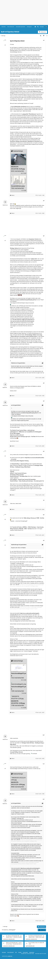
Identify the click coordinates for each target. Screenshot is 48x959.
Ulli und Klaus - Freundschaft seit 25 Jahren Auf (14, 944)
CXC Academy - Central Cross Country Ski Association (23, 479)
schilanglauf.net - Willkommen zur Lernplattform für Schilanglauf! (25, 431)
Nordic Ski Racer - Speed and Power (20, 463)
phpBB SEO (10, 956)
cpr (5, 45)
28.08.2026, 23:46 (31, 945)
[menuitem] (42, 27)
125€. (30, 944)
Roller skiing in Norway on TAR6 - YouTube (34, 518)
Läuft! (27, 945)
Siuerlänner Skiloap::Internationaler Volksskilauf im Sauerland (25, 141)
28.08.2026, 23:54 (11, 945)
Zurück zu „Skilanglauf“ (9, 929)
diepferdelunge (5, 387)
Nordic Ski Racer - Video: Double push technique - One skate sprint (26, 480)
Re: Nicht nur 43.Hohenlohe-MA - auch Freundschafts (14, 935)
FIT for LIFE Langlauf (15, 433)
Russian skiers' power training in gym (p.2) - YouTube (22, 436)
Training (12, 471)
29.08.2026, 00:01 (34, 939)
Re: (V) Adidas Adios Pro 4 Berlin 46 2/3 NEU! (37, 942)
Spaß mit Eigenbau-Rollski (17, 41)
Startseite (4, 952)
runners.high (5, 939)
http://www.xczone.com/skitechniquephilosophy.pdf (22, 299)
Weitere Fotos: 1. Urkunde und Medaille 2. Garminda (14, 937)
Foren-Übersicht (10, 952)
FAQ (16, 952)
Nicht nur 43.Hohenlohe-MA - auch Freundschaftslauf (14, 942)
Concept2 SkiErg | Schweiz (16, 752)
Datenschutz (31, 952)
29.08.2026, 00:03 (11, 939)
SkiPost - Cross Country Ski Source (18, 473)
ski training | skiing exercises (17, 474)
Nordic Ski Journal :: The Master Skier (19, 476)
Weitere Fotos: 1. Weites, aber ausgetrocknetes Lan (37, 937)
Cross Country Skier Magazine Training (19, 460)
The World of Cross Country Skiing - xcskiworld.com (22, 430)
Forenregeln (25, 952)
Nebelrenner (5, 205)
